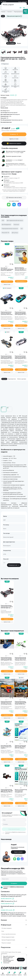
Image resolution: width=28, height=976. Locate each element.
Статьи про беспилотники (9, 934)
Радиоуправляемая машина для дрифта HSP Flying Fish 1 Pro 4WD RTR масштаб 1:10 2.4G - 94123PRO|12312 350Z (21, 313)
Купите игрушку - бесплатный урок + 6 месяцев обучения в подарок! (20, 269)
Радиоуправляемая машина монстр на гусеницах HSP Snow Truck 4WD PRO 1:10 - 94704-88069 (6, 313)
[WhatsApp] (9, 206)
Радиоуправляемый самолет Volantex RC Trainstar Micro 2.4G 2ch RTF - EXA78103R (20, 659)
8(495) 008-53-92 (6, 898)
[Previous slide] (2, 32)
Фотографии (11, 43)
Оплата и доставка (21, 378)
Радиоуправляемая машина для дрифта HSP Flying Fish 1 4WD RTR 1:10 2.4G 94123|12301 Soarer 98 (6, 659)
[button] (6, 266)
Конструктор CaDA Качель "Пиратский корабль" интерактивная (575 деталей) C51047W (6, 747)
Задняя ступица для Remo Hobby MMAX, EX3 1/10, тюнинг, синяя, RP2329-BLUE (20, 747)
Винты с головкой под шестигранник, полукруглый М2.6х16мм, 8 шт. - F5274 (21, 791)
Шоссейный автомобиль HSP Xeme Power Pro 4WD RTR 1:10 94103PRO (7, 269)
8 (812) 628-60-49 (6, 903)
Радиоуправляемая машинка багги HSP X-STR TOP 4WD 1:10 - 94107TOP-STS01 (7, 606)
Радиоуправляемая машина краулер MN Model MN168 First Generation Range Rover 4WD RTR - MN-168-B (20, 703)
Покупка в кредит (6, 943)
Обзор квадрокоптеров (8, 937)
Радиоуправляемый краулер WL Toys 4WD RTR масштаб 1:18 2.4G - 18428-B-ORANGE (7, 791)
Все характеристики (6, 122)
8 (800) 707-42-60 (6, 910)
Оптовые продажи (7, 928)
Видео (19, 43)
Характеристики (12, 378)
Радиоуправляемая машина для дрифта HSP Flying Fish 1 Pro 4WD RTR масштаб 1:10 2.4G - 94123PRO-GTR (21, 357)
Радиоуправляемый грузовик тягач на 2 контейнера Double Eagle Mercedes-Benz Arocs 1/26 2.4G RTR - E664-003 (6, 703)
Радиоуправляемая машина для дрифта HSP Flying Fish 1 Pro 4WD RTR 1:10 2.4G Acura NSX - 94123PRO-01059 (7, 357)
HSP (3, 16)
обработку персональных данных (13, 887)
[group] (14, 32)
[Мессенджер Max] (19, 206)
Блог (3, 931)
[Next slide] (25, 32)
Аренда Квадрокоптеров (8, 940)
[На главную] (14, 968)
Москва (14, 174)
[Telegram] (14, 206)
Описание (4, 378)
